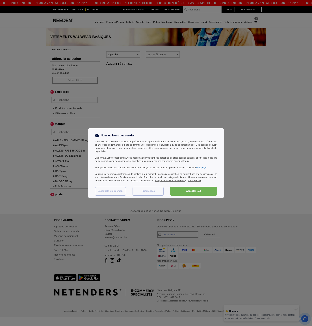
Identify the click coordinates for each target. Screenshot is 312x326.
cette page (201, 167)
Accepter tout (193, 191)
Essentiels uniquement (110, 191)
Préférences (148, 191)
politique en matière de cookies (169, 180)
